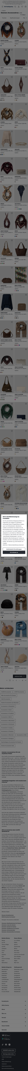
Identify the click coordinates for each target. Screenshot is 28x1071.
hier (14, 541)
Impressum (21, 545)
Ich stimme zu (14, 552)
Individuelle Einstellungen (14, 549)
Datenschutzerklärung (13, 545)
